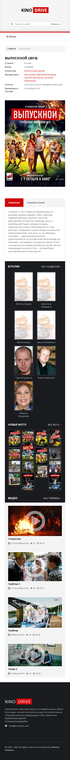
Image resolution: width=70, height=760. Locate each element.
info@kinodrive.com (19, 725)
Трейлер (13, 630)
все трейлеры (52, 498)
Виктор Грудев (23, 303)
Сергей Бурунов (23, 377)
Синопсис (14, 202)
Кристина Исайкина (46, 305)
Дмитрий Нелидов (46, 74)
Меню (12, 36)
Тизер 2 (12, 669)
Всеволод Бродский (34, 70)
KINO (34, 10)
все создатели (51, 266)
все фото (54, 424)
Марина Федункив (23, 415)
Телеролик (14, 538)
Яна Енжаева (23, 342)
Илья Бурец (30, 74)
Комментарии (36, 202)
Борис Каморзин (46, 377)
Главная (11, 48)
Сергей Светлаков (33, 77)
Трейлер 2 (14, 583)
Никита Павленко (46, 342)
